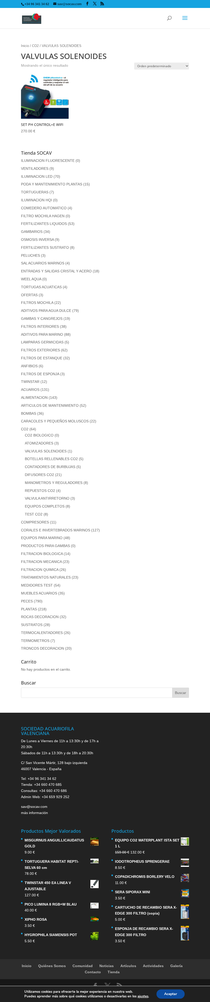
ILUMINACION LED (36, 176)
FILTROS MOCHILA (37, 303)
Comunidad (82, 966)
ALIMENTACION (34, 397)
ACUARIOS (30, 390)
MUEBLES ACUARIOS (39, 593)
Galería (176, 966)
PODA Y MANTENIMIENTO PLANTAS (51, 184)
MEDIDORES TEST (37, 585)
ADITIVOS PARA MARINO (42, 334)
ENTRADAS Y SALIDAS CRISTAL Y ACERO (56, 271)
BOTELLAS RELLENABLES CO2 (51, 459)
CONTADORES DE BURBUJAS (50, 467)
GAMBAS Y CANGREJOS (41, 318)
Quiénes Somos (52, 966)
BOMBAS (28, 413)
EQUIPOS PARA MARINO (41, 538)
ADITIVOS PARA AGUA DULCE (46, 311)
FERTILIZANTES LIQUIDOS (44, 224)
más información (34, 813)
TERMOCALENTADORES (42, 633)
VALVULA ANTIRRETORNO (47, 498)
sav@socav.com (34, 807)
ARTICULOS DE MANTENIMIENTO (50, 405)
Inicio (25, 46)
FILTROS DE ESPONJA (40, 374)
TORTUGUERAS (34, 192)
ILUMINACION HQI (36, 200)
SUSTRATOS (32, 625)
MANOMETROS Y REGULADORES (53, 483)
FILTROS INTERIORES (40, 326)
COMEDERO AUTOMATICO (44, 208)
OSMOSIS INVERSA (37, 239)
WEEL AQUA (31, 279)
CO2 (35, 46)
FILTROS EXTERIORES (40, 350)
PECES (27, 601)
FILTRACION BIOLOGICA (42, 554)
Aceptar (170, 993)
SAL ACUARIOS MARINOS (42, 263)
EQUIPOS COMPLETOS (45, 506)
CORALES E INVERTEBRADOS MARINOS (55, 530)
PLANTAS (29, 609)
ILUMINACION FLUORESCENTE (48, 160)
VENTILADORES (34, 168)
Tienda (114, 972)
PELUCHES (30, 255)
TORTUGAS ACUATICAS (41, 287)
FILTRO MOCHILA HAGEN (43, 216)
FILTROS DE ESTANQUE (41, 358)
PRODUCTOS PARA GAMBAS (45, 546)
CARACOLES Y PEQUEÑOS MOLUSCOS (55, 421)
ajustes (143, 996)
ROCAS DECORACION (40, 617)
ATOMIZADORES (39, 443)
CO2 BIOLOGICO (39, 435)
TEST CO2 (34, 514)
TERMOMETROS (35, 641)
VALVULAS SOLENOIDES (46, 451)
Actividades (153, 966)
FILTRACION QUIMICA (39, 570)
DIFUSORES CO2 (39, 475)
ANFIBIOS (29, 366)
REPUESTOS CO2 (40, 491)
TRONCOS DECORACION (42, 648)
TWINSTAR (30, 382)
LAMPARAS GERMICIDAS (42, 342)
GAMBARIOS (32, 232)
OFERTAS (29, 295)
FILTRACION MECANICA (41, 562)
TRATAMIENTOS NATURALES (46, 577)
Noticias (106, 966)
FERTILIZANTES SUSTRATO (45, 247)
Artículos (128, 966)
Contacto (93, 972)
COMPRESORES (35, 522)
